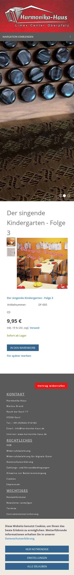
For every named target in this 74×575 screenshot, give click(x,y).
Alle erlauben (37, 566)
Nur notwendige (37, 549)
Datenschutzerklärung (19, 538)
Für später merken (19, 355)
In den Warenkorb (22, 347)
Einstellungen (37, 557)
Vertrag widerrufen (51, 385)
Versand (34, 327)
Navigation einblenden (18, 36)
